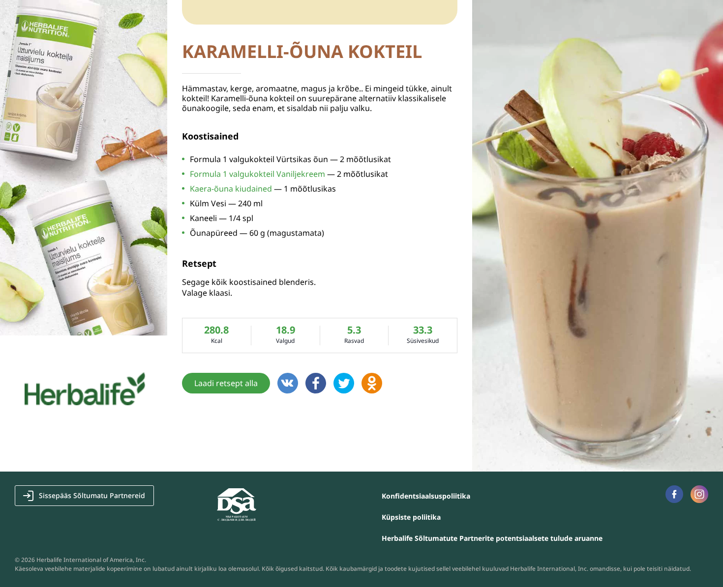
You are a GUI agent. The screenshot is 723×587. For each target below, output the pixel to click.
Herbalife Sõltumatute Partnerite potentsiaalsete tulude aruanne (492, 538)
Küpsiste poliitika (411, 517)
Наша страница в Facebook (674, 494)
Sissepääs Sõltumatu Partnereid (92, 495)
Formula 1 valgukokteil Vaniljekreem (257, 173)
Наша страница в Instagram (699, 494)
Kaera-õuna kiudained (231, 188)
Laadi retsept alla (226, 383)
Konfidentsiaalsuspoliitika (426, 496)
